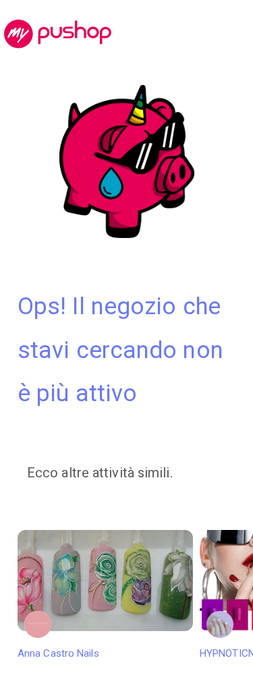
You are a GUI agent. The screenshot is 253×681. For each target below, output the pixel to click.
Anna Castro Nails (58, 653)
